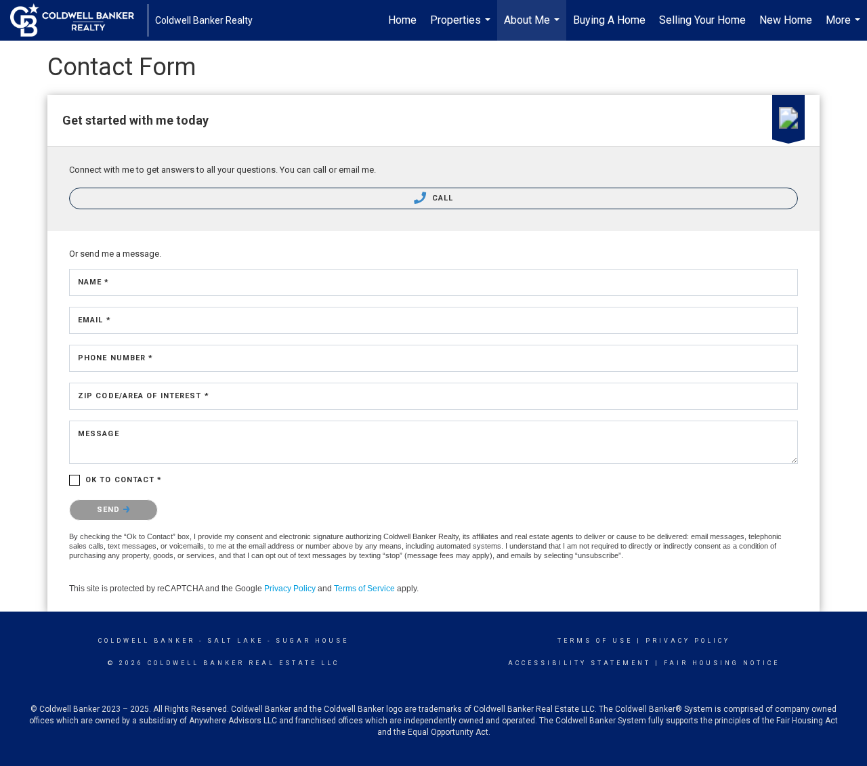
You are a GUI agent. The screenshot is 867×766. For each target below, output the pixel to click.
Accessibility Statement (579, 663)
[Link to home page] (79, 20)
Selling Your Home (702, 20)
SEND (110, 509)
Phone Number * (115, 358)
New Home (785, 20)
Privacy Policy (290, 588)
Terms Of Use (595, 640)
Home (402, 20)
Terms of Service (364, 588)
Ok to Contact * (124, 479)
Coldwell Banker (146, 640)
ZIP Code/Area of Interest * (143, 395)
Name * (94, 282)
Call (441, 198)
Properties (462, 27)
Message (98, 433)
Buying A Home (609, 20)
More (845, 27)
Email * (94, 320)
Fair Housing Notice (722, 663)
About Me (533, 27)
